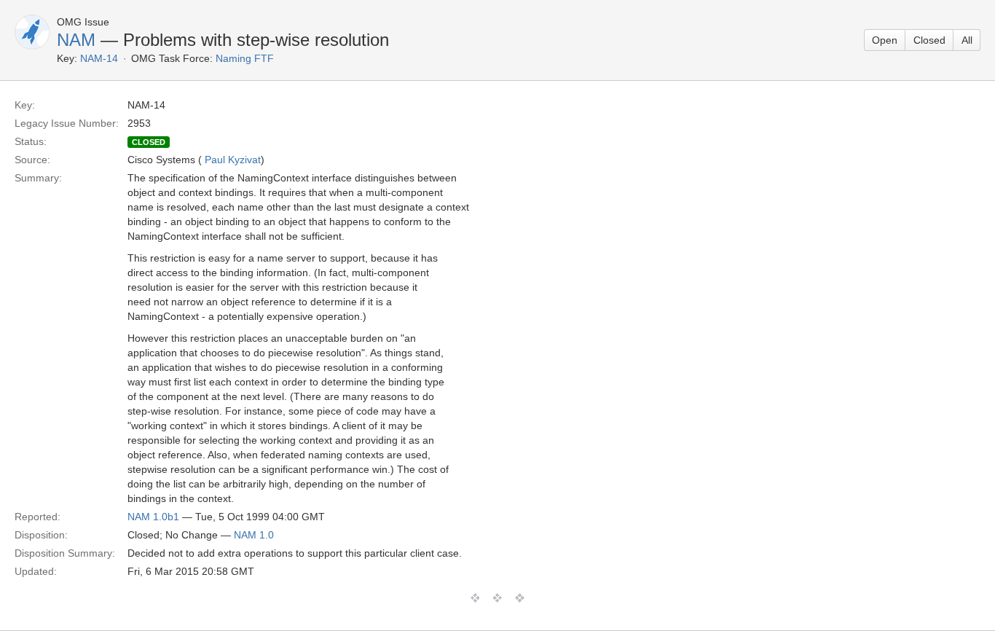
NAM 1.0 (254, 535)
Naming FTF (245, 58)
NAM (76, 40)
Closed (929, 40)
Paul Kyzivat (233, 159)
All (966, 40)
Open (884, 40)
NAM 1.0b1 (153, 516)
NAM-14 (99, 58)
